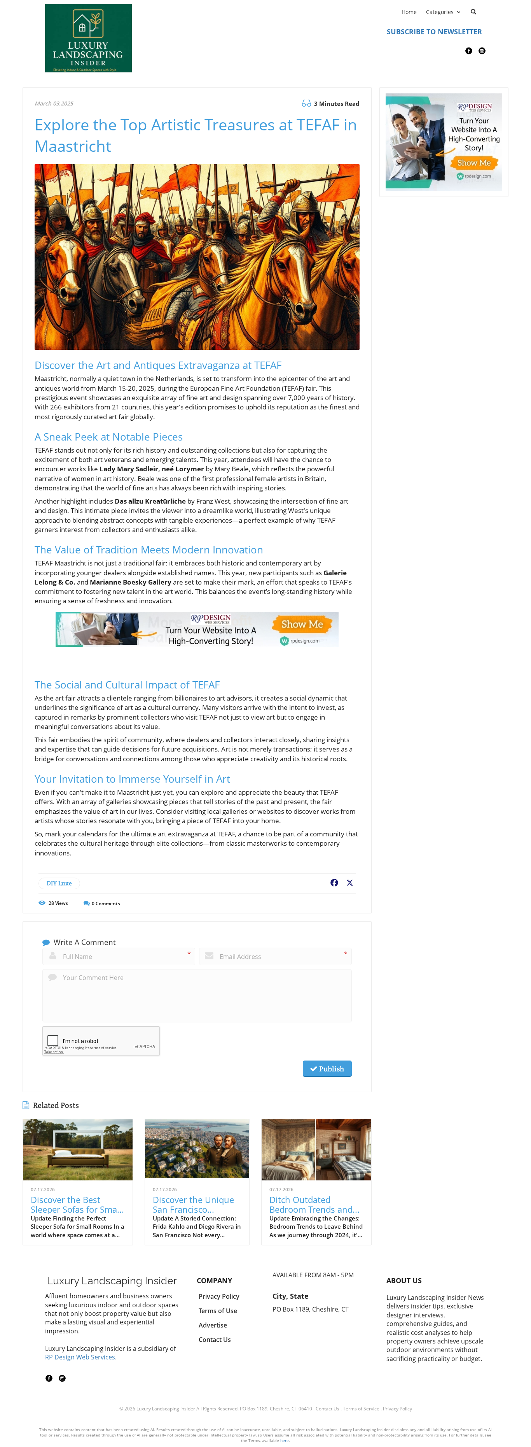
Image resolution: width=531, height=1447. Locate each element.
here (284, 1440)
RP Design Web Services (80, 1357)
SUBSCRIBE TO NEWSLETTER (434, 31)
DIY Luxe (59, 883)
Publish (331, 1068)
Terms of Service (361, 1408)
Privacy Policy (397, 1408)
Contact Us (327, 1408)
